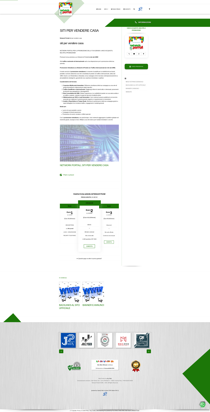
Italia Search (128, 410)
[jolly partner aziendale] (140, 9)
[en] (101, 361)
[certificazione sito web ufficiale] (135, 366)
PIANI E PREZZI (116, 9)
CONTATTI (127, 9)
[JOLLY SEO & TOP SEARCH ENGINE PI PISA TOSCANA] (68, 340)
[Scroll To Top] (207, 410)
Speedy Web (100, 390)
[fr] (105, 361)
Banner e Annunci (93, 305)
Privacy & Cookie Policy (83, 410)
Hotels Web (121, 410)
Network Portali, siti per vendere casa (84, 165)
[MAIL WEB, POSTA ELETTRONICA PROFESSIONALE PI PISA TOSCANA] (105, 340)
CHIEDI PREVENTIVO (137, 66)
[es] (112, 361)
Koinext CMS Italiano (110, 390)
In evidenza (63, 278)
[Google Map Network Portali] (149, 9)
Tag (90, 410)
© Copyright (73, 410)
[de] (108, 361)
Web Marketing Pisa (101, 410)
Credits (94, 410)
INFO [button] (105, 9)
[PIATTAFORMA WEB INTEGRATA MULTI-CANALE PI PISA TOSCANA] (86, 340)
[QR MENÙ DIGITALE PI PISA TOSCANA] (123, 340)
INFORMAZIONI (144, 22)
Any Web (109, 378)
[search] (134, 9)
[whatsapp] (203, 404)
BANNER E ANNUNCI (132, 88)
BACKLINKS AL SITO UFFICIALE (136, 85)
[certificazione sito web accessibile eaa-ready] (74, 366)
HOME (99, 9)
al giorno (89, 213)
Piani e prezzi (68, 175)
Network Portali (135, 410)
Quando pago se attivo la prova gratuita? (90, 258)
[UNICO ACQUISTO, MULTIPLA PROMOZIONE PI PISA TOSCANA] (141, 340)
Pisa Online (115, 410)
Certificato (105, 365)
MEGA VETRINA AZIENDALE (134, 81)
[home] (70, 9)
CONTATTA (89, 246)
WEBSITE (129, 92)
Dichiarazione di (105, 368)
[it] (97, 361)
